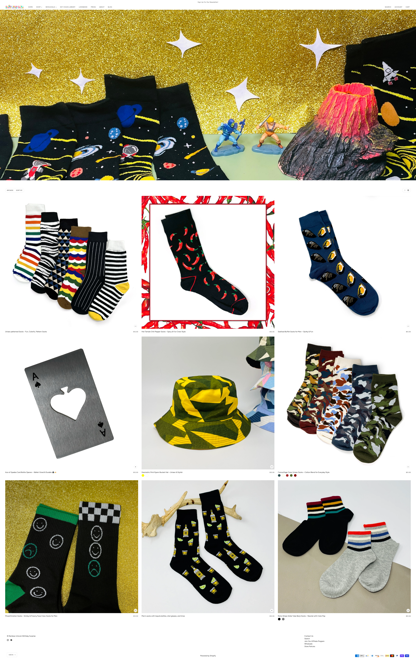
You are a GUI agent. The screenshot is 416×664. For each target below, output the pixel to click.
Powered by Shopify (208, 656)
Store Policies (309, 646)
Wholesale (308, 644)
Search (388, 7)
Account (398, 7)
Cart (408, 7)
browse (10, 190)
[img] (8, 640)
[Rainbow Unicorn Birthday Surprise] (14, 7)
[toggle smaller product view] (408, 190)
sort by (19, 190)
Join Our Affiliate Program (314, 641)
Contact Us (308, 636)
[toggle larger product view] (404, 190)
